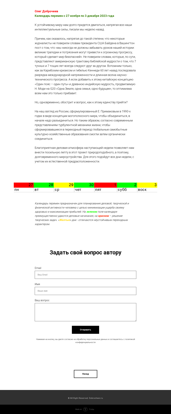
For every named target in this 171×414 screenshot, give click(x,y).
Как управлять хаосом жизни (72, 5)
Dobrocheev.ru (18, 7)
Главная (48, 5)
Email (38, 268)
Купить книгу (141, 5)
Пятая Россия (123, 5)
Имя (37, 284)
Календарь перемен (101, 5)
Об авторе (157, 5)
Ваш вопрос (42, 300)
